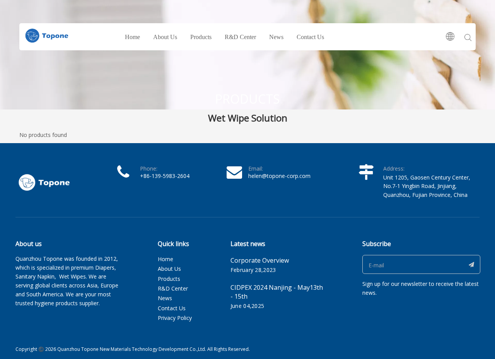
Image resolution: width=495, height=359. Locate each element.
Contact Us (310, 37)
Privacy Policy (175, 317)
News (276, 37)
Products (201, 37)
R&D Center (240, 37)
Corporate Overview (259, 260)
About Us (165, 37)
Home (132, 37)
